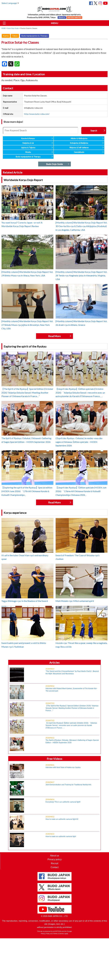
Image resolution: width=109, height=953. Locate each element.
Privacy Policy (45, 933)
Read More (54, 336)
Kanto (6, 35)
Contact (54, 867)
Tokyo (15, 35)
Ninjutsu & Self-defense (79, 147)
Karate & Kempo (28, 138)
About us (61, 17)
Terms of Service (58, 933)
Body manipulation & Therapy (34, 35)
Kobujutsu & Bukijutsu (79, 143)
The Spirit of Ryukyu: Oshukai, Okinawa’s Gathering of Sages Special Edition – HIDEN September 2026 (72, 740)
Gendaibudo (79, 152)
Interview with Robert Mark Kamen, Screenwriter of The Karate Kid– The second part (71, 688)
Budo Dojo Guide (13, 28)
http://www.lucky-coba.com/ (36, 114)
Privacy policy (55, 859)
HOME (3, 28)
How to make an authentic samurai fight (61, 835)
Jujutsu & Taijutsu (28, 147)
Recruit (54, 863)
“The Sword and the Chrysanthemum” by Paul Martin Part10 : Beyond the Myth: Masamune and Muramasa (72, 671)
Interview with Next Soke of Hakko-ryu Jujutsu (63, 766)
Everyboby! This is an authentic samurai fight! (63, 801)
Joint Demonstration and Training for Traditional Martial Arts (68, 783)
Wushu (28, 152)
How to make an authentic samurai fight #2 (62, 818)
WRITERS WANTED (74, 17)
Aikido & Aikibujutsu (79, 138)
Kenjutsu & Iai (28, 143)
